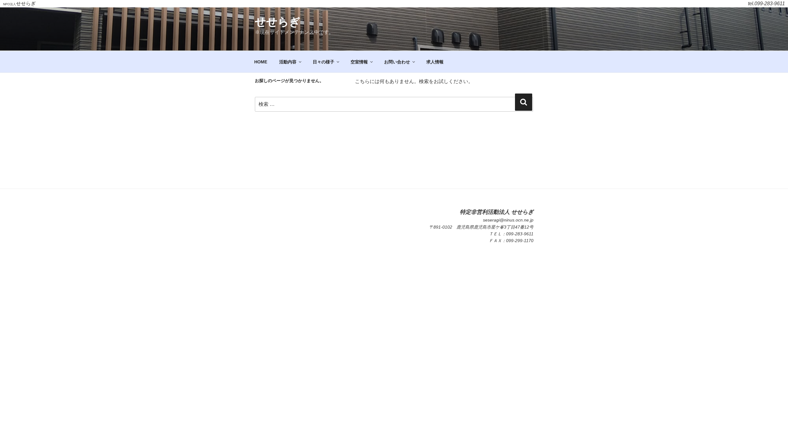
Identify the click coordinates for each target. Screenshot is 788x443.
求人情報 (435, 61)
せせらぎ (277, 21)
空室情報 (359, 61)
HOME (260, 61)
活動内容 (287, 61)
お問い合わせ (397, 61)
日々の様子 (323, 61)
